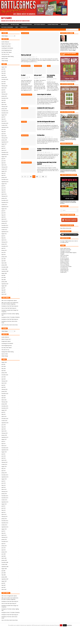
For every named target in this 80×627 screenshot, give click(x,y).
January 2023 (4, 96)
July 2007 (3, 287)
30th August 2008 (41, 137)
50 (37, 176)
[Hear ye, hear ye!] (40, 42)
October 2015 (4, 169)
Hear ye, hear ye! (26, 55)
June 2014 (4, 187)
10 (27, 78)
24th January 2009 (25, 56)
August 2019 (4, 114)
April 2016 (4, 162)
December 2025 (5, 79)
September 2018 (5, 127)
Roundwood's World (64, 262)
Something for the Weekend (7, 48)
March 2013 (4, 219)
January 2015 (4, 177)
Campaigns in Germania (65, 251)
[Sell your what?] (40, 69)
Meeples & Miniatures (64, 260)
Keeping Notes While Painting (8, 56)
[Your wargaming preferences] (53, 69)
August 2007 (4, 285)
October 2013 (4, 204)
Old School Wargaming (7, 27)
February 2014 (4, 196)
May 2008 (4, 279)
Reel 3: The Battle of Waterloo (13, 317)
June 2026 (4, 71)
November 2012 (5, 227)
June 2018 (4, 129)
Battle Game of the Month (65, 249)
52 (43, 176)
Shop (16, 27)
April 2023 (4, 92)
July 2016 (3, 158)
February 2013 (4, 221)
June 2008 (4, 277)
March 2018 (4, 135)
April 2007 (4, 292)
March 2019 (4, 121)
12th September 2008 (42, 109)
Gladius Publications (53, 24)
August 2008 (4, 273)
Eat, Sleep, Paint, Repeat (7, 52)
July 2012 (3, 235)
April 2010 (4, 254)
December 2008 (5, 267)
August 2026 (4, 67)
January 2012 (4, 244)
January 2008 (4, 281)
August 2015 (4, 171)
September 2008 (5, 271)
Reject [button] (65, 625)
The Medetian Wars (64, 267)
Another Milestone (5, 41)
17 (40, 78)
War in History (64, 24)
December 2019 (5, 110)
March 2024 (4, 87)
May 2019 (4, 119)
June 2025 (4, 81)
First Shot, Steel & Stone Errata (11, 324)
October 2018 (4, 125)
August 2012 (4, 233)
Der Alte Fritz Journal (64, 258)
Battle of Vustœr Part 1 (6, 44)
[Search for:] (72, 29)
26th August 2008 (41, 165)
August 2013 (4, 208)
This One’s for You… (6, 54)
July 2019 (3, 117)
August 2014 (4, 183)
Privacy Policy (4, 24)
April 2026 (4, 75)
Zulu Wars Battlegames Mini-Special (46, 121)
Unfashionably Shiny (64, 269)
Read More (69, 625)
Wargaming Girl (63, 272)
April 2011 (4, 248)
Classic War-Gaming (64, 255)
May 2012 (4, 237)
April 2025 (4, 83)
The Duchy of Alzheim (64, 265)
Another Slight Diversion (65, 248)
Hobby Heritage (5, 60)
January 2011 (4, 250)
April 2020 (4, 102)
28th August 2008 (41, 152)
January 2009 (4, 265)
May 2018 (4, 131)
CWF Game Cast (63, 256)
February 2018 (4, 137)
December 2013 (5, 200)
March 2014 (4, 194)
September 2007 (5, 283)
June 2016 (4, 160)
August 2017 (4, 144)
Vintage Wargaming (64, 270)
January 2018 (4, 140)
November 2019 (5, 112)
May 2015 (4, 173)
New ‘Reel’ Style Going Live (12, 306)
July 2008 (3, 275)
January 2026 (4, 77)
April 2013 (4, 217)
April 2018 (4, 133)
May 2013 (4, 215)
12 (53, 123)
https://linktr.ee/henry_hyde (65, 228)
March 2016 (4, 164)
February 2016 (4, 167)
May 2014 (4, 190)
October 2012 (4, 229)
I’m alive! (23, 75)
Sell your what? (38, 75)
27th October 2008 (51, 78)
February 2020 (4, 106)
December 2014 (5, 179)
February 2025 (4, 85)
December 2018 (5, 123)
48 (30, 176)
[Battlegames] (34, 14)
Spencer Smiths (5, 58)
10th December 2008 (39, 77)
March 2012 (4, 240)
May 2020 (4, 100)
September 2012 (5, 231)
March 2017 (4, 150)
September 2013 (5, 206)
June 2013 (4, 212)
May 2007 (4, 290)
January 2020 (4, 108)
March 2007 (4, 294)
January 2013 (4, 223)
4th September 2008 (42, 123)
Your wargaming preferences (51, 76)
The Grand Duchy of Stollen (66, 266)
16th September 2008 (42, 96)
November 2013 (5, 202)
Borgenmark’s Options (6, 46)
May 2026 (4, 73)
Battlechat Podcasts (39, 24)
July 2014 (3, 185)
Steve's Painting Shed (64, 263)
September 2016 (5, 154)
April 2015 (4, 175)
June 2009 (4, 258)
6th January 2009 (25, 77)
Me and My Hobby (15, 24)
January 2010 (4, 256)
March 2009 (4, 262)
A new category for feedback (44, 94)
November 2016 (5, 152)
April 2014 (4, 192)
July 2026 (3, 69)
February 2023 (4, 94)
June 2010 (4, 252)
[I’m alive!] (27, 69)
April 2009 (4, 260)
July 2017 (3, 146)
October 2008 (4, 269)
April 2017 (4, 148)
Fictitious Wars (40, 135)
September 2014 (5, 181)
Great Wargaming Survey (7, 50)
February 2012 (4, 242)
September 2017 (5, 142)
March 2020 (4, 104)
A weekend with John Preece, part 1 (45, 108)
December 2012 (5, 225)
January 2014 (4, 198)
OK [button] (61, 625)
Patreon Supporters (27, 24)
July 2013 (3, 210)
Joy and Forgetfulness (64, 259)
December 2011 (5, 246)
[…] (36, 61)
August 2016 (4, 156)
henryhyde (32, 56)
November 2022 (5, 98)
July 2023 (3, 89)
